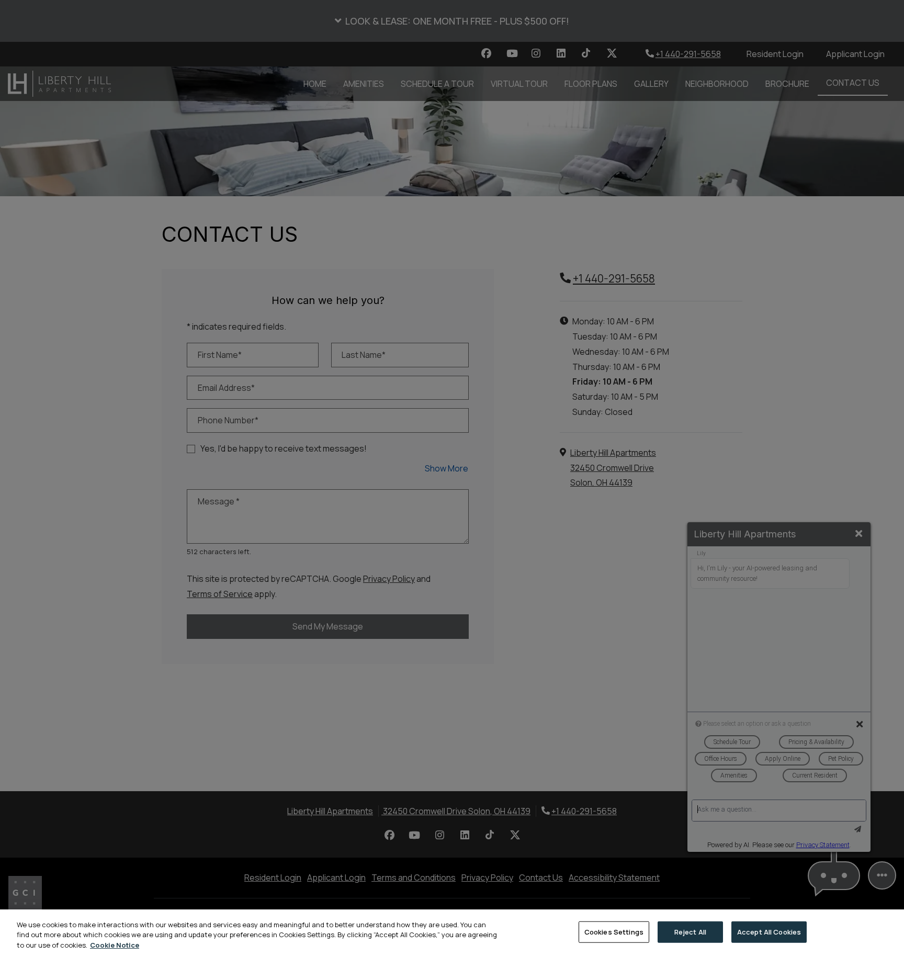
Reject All (690, 931)
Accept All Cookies (769, 931)
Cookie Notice (114, 945)
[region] (452, 932)
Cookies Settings (613, 931)
